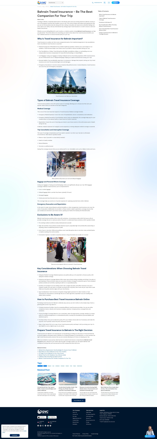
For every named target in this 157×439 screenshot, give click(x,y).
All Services (88, 424)
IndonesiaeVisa (89, 416)
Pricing (87, 422)
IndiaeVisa (88, 412)
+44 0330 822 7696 (53, 422)
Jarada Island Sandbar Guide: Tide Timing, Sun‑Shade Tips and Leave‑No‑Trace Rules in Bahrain (68, 388)
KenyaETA (88, 418)
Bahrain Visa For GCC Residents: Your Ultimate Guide (52, 355)
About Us (75, 412)
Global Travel (79, 365)
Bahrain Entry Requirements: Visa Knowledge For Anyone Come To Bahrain (58, 350)
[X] (48, 425)
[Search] (104, 2)
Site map (75, 416)
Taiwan (74, 365)
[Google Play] (52, 417)
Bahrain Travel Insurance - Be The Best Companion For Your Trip (63, 6)
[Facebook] (38, 425)
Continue (14, 435)
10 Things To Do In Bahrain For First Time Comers (51, 353)
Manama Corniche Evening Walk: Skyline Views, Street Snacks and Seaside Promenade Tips (89, 388)
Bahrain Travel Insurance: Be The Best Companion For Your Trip (55, 358)
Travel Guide (40, 365)
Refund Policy (76, 422)
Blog (43, 6)
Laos (53, 365)
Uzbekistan (57, 365)
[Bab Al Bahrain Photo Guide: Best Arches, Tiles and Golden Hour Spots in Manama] (110, 379)
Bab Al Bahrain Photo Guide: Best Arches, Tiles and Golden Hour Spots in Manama (109, 388)
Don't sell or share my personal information (82, 435)
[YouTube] (40, 425)
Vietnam (67, 365)
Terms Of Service (76, 433)
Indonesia (62, 365)
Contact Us (75, 414)
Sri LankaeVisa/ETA (90, 414)
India (71, 365)
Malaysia (49, 365)
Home (40, 6)
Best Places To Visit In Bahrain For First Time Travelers (52, 351)
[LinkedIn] (45, 425)
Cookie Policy (76, 420)
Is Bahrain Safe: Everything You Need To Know (50, 356)
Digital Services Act (77, 418)
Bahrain (47, 6)
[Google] (43, 425)
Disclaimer (75, 424)
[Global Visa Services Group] (42, 2)
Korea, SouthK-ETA (90, 420)
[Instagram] (50, 425)
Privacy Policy (85, 433)
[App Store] (41, 417)
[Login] (108, 2)
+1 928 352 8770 (41, 422)
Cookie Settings (94, 433)
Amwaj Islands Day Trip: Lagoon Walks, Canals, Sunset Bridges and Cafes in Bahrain (46, 388)
